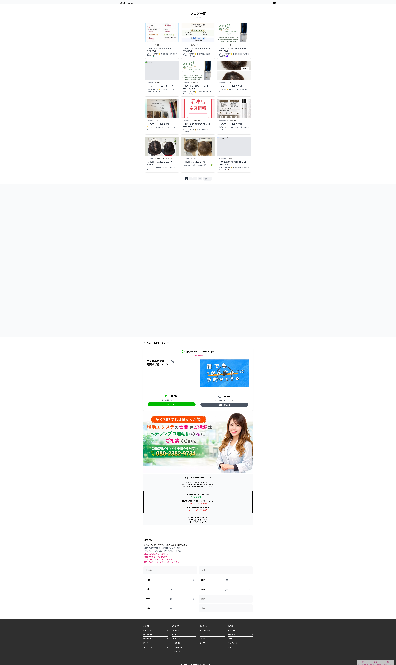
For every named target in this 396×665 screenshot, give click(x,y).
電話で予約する (224, 404)
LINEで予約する (172, 404)
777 (199, 179)
